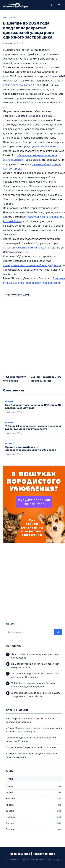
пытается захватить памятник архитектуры (29, 247)
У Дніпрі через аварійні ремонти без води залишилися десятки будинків (33, 685)
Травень (33, 811)
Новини (9, 401)
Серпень (33, 829)
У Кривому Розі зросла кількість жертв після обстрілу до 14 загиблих (35, 675)
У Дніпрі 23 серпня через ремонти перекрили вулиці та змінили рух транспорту (33, 427)
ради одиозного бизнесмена (41, 146)
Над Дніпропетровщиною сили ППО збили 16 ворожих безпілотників (33, 406)
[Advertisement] (32, 334)
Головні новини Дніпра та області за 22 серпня (31, 747)
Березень (33, 798)
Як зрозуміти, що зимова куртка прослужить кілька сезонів (35, 656)
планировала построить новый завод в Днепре (32, 265)
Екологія (10, 443)
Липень (33, 823)
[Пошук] (52, 5)
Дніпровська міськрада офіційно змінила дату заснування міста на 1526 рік (35, 695)
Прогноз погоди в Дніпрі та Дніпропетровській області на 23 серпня (30, 448)
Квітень (33, 804)
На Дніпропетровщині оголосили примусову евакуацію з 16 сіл (35, 665)
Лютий (33, 792)
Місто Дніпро (10, 17)
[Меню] (59, 5)
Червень (33, 817)
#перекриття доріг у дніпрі (17, 294)
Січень (33, 786)
